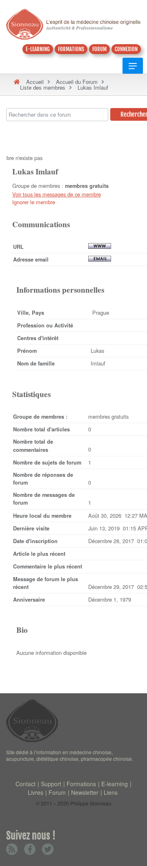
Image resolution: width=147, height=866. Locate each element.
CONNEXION (126, 49)
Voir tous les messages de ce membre (56, 194)
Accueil (35, 82)
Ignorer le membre (33, 202)
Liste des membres (42, 87)
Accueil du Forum (77, 82)
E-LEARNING (38, 49)
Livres (35, 792)
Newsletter (84, 792)
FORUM (99, 49)
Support (51, 784)
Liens (111, 792)
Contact (26, 784)
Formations (81, 784)
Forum (57, 792)
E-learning (114, 784)
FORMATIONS (71, 49)
